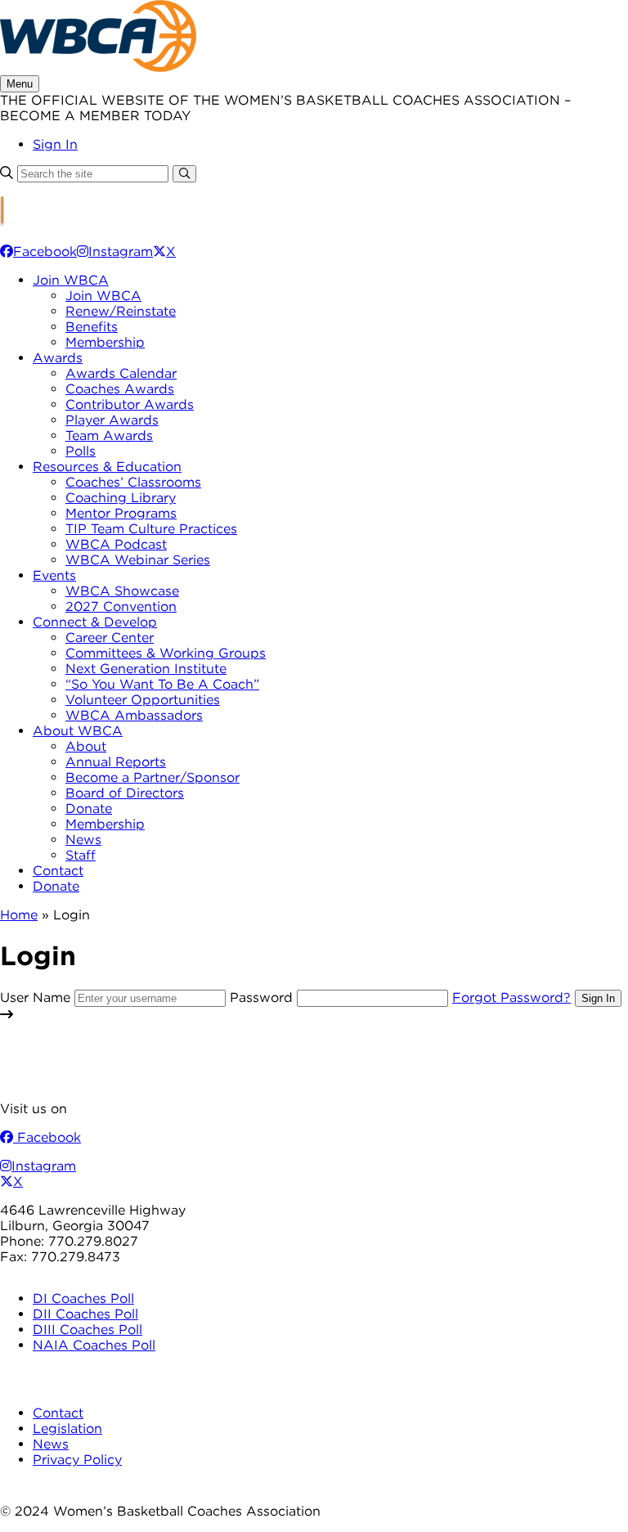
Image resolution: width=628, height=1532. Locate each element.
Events (54, 575)
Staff (80, 855)
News (83, 839)
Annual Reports (115, 762)
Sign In (55, 144)
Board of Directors (124, 793)
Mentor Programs (121, 513)
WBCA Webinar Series (137, 560)
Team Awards (109, 435)
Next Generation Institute (146, 668)
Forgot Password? (511, 997)
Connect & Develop (95, 622)
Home (19, 915)
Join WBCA (71, 280)
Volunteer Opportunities (142, 700)
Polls (80, 451)
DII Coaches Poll (85, 1314)
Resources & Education (107, 466)
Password (261, 997)
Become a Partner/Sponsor (152, 777)
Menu (20, 84)
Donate (88, 808)
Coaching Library (120, 497)
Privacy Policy (77, 1459)
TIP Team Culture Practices (151, 529)
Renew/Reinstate (120, 311)
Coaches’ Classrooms (133, 482)
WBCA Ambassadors (134, 715)
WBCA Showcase (122, 591)
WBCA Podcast (116, 544)
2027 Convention (121, 606)
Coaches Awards (119, 389)
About (85, 746)
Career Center (109, 637)
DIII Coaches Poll (87, 1329)
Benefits (91, 327)
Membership (105, 342)
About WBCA (78, 731)
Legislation (67, 1428)
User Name (35, 997)
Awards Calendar (121, 373)
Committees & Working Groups (165, 653)
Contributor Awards (129, 404)
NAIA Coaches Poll (94, 1345)
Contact (58, 870)
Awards (58, 358)
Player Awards (112, 420)
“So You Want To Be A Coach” (162, 684)
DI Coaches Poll (83, 1298)
